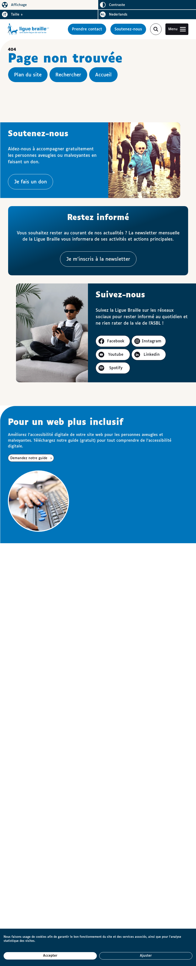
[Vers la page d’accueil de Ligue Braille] (28, 29)
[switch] (49, 5)
